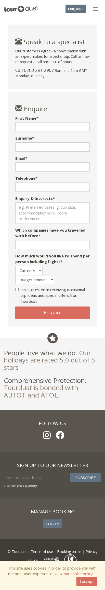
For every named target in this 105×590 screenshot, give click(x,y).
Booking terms (69, 551)
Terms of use (42, 551)
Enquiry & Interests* (35, 198)
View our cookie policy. (74, 573)
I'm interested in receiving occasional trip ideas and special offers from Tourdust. (52, 295)
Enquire (76, 8)
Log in (52, 523)
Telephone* (26, 178)
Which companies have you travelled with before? (50, 233)
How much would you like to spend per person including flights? (52, 258)
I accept (87, 581)
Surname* (24, 138)
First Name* (26, 118)
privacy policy (27, 485)
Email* (21, 158)
